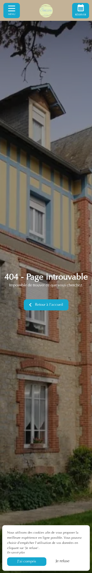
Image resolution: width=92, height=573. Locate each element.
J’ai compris (26, 561)
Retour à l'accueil (49, 305)
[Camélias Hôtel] (46, 10)
